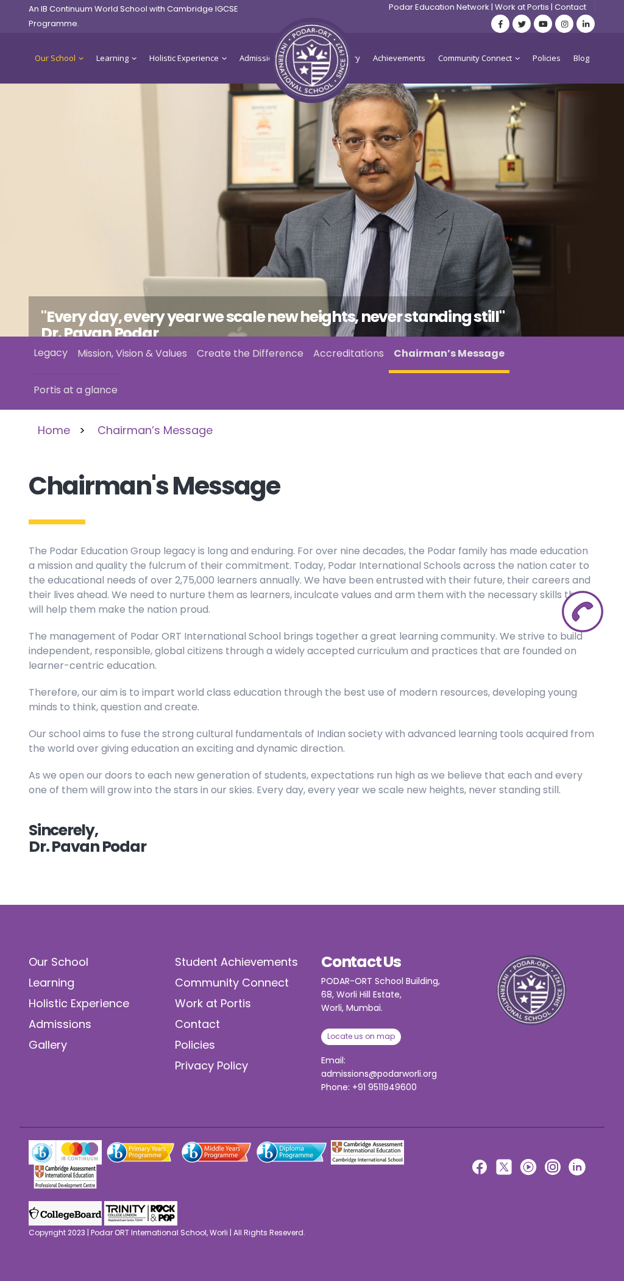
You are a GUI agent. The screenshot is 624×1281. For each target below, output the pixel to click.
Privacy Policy (211, 1065)
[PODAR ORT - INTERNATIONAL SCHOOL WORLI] (312, 60)
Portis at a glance (76, 390)
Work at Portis (522, 7)
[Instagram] (564, 24)
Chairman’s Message (449, 353)
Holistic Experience (184, 57)
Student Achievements (236, 961)
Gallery (48, 1044)
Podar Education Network (439, 7)
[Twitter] (521, 24)
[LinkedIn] (585, 24)
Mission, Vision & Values (132, 353)
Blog (581, 57)
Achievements (399, 57)
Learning (112, 57)
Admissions (260, 57)
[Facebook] (500, 24)
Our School (55, 57)
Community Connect (475, 57)
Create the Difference (250, 353)
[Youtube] (543, 24)
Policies (547, 57)
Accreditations (348, 353)
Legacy (51, 353)
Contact (570, 7)
